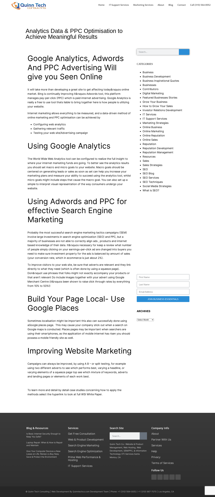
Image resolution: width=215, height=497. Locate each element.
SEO (145, 169)
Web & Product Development (86, 439)
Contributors (150, 89)
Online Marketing (153, 131)
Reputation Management (158, 152)
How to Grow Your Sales (158, 106)
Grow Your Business (155, 101)
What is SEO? (151, 190)
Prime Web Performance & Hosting (84, 459)
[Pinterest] (166, 477)
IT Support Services (119, 4)
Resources (149, 156)
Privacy (155, 457)
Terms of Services (162, 463)
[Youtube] (160, 477)
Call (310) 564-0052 (200, 4)
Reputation (149, 144)
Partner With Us (161, 439)
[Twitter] (154, 477)
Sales (146, 160)
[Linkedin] (178, 477)
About (161, 4)
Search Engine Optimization (85, 451)
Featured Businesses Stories (160, 97)
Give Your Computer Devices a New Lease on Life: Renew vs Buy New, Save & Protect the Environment (43, 454)
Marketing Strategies (155, 122)
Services (156, 445)
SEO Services (151, 177)
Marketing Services (143, 4)
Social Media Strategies (157, 186)
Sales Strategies (152, 165)
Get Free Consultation (81, 433)
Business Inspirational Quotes (161, 80)
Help (154, 451)
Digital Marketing (153, 93)
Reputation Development (158, 148)
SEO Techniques (153, 181)
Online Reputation (154, 135)
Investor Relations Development (162, 110)
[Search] (184, 52)
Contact (181, 4)
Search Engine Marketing (83, 445)
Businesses (149, 85)
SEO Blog (148, 173)
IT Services (149, 114)
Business (148, 72)
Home (101, 4)
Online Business (152, 127)
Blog (170, 4)
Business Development (157, 76)
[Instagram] (172, 477)
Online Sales (150, 139)
